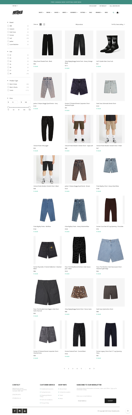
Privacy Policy (45, 403)
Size (10, 51)
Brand (11, 22)
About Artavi (63, 389)
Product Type (13, 81)
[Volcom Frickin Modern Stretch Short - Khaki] (110, 129)
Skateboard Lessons (47, 389)
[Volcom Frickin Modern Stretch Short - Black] (48, 169)
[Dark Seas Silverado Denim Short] (110, 87)
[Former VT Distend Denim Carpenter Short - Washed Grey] (48, 334)
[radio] (41, 24)
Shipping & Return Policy (46, 395)
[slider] (8, 107)
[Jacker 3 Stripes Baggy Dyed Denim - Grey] (48, 87)
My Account (93, 6)
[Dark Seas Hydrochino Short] (110, 292)
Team (61, 395)
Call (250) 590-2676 (115, 6)
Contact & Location (65, 392)
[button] (118, 24)
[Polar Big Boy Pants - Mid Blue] (48, 210)
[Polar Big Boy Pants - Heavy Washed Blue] (79, 210)
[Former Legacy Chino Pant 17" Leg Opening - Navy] (110, 334)
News (61, 398)
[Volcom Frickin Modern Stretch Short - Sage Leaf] (79, 129)
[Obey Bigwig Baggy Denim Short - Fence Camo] (79, 292)
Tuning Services (45, 392)
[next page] (94, 368)
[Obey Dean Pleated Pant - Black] (48, 44)
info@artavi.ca (16, 398)
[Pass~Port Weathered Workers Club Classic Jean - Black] (79, 250)
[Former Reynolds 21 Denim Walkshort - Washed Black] (48, 250)
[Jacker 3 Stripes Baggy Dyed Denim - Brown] (79, 169)
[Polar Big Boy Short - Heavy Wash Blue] (110, 169)
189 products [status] (79, 24)
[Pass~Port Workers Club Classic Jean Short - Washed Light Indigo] (110, 250)
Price (11, 98)
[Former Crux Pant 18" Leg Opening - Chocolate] (110, 210)
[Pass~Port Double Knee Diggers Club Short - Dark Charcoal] (48, 292)
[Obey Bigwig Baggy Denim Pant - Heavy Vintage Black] (79, 44)
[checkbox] (18, 26)
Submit (110, 401)
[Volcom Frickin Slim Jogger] (48, 129)
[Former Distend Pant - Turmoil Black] (79, 334)
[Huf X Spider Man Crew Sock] (110, 44)
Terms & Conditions (47, 400)
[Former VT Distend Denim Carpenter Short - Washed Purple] (79, 87)
